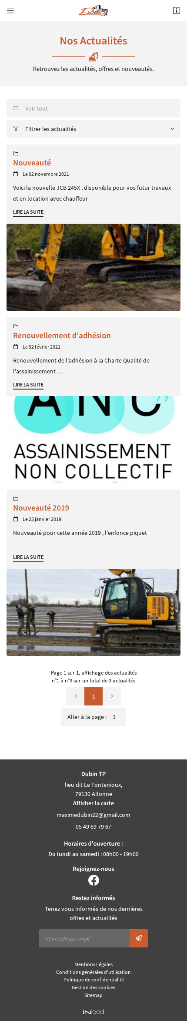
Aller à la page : (87, 717)
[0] (75, 696)
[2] (112, 696)
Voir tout (30, 108)
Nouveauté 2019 (41, 508)
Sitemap (93, 995)
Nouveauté (32, 163)
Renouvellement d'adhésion (62, 336)
